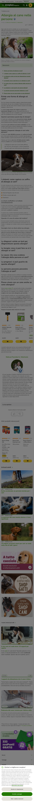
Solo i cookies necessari (17, 799)
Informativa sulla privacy (17, 785)
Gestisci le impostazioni (17, 789)
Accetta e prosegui (17, 794)
